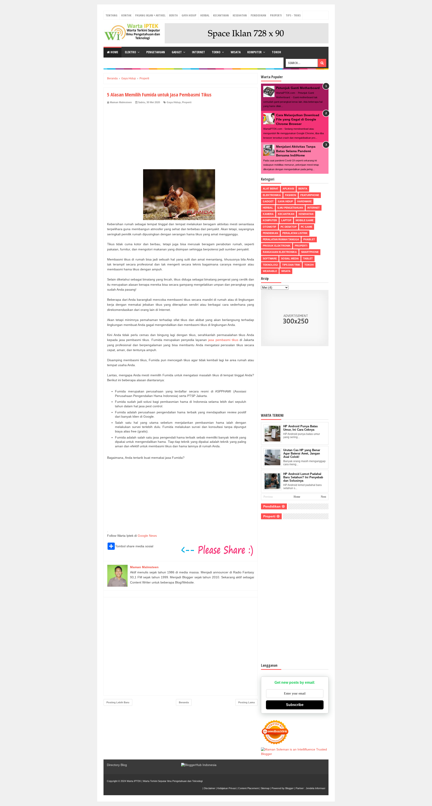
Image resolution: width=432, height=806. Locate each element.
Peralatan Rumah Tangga (281, 239)
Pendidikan (258, 15)
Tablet (308, 258)
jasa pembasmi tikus (223, 340)
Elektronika (272, 195)
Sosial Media (290, 258)
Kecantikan (221, 15)
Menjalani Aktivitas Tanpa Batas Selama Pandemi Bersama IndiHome (295, 151)
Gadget (177, 52)
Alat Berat (270, 188)
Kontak (126, 15)
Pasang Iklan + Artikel (150, 15)
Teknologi (270, 264)
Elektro (130, 52)
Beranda (184, 702)
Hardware (304, 201)
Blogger (289, 788)
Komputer (254, 52)
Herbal (204, 15)
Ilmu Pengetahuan (290, 207)
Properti (276, 15)
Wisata (236, 52)
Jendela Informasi (315, 788)
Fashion (290, 195)
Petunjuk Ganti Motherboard (298, 88)
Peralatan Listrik (295, 233)
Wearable (270, 271)
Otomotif (269, 226)
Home (114, 52)
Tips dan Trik (291, 264)
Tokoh (276, 52)
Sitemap (265, 788)
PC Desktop (289, 226)
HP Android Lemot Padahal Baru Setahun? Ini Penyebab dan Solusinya (303, 477)
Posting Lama (246, 702)
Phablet (309, 239)
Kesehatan (240, 15)
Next (323, 496)
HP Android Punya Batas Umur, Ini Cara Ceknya (300, 428)
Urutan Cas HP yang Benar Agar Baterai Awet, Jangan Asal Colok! (301, 453)
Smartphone (310, 252)
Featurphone (309, 195)
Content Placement (248, 788)
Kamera (268, 214)
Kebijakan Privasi (226, 788)
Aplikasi (288, 188)
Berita (173, 15)
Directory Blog (117, 765)
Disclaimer (209, 788)
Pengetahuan (155, 52)
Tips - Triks (293, 15)
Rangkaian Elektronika (280, 252)
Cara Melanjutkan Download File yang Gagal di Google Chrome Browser (297, 119)
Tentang (111, 15)
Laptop (286, 220)
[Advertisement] (180, 137)
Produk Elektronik (276, 245)
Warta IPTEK (134, 781)
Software (270, 258)
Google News (147, 535)
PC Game (306, 226)
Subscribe (295, 705)
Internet (198, 52)
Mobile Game (304, 220)
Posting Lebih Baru (117, 702)
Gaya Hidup (189, 15)
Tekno (216, 52)
